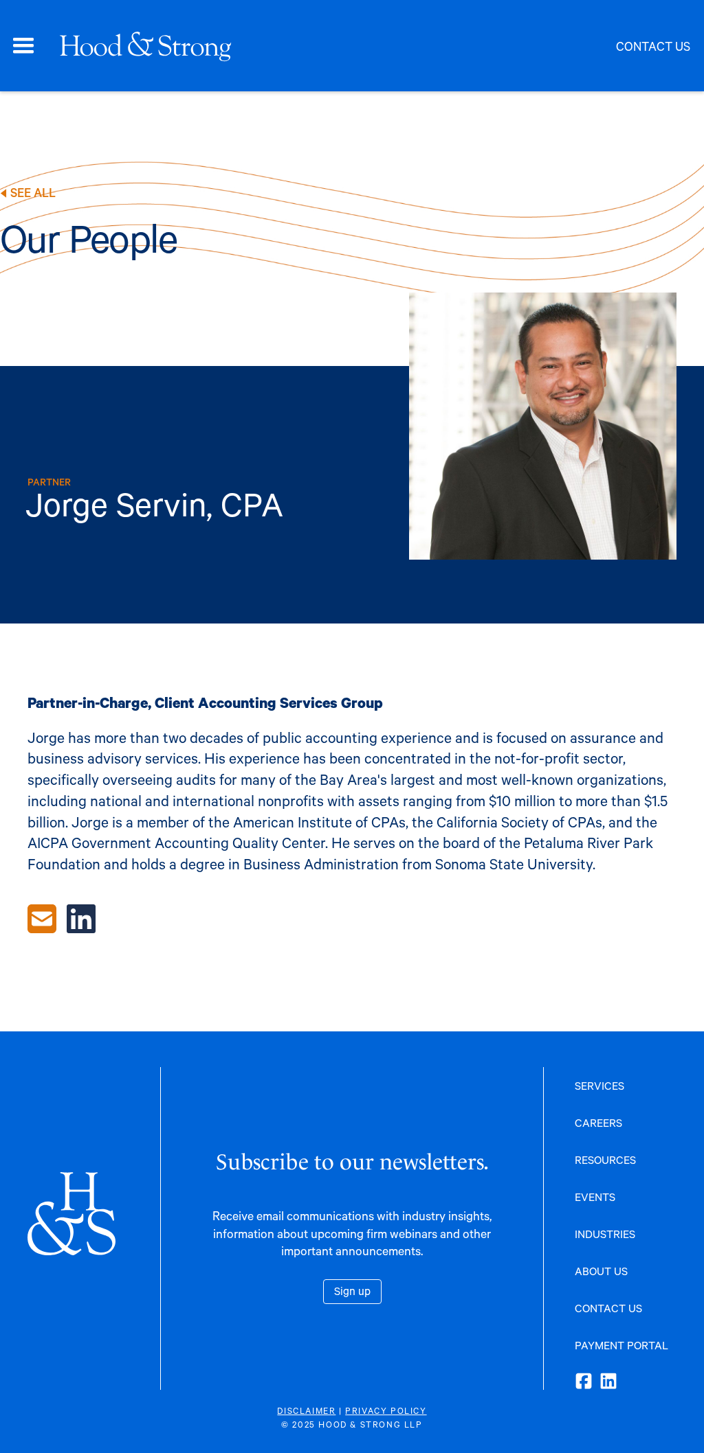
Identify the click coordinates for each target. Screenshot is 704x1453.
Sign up (352, 1290)
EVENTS (595, 1196)
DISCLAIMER (306, 1410)
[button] (23, 46)
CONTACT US (608, 1308)
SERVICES (599, 1085)
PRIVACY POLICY (385, 1410)
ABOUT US (601, 1270)
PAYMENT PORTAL (621, 1345)
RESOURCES (605, 1159)
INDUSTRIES (605, 1233)
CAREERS (598, 1122)
